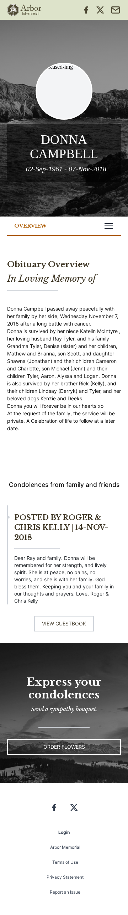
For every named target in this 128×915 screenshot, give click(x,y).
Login (64, 832)
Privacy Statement (65, 877)
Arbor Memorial (65, 847)
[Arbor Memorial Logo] (24, 10)
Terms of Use (65, 862)
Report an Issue (65, 892)
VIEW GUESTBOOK (64, 623)
